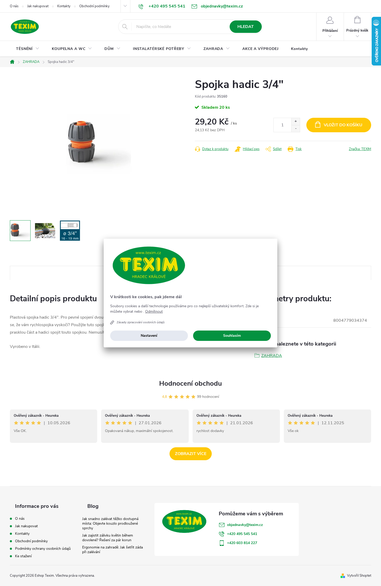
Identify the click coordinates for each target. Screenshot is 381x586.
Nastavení (149, 335)
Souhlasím (232, 335)
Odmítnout (154, 311)
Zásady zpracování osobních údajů (141, 322)
